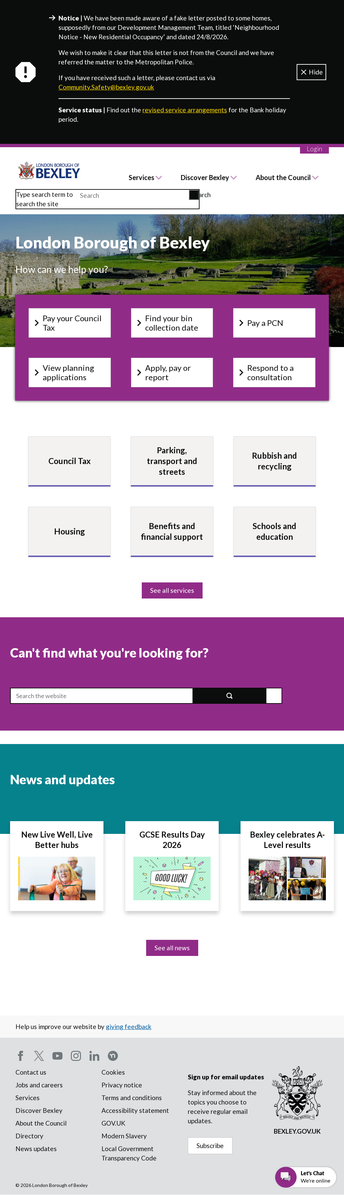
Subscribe (210, 1145)
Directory (29, 1136)
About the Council (283, 177)
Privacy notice (121, 1085)
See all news (172, 948)
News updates (36, 1148)
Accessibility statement (135, 1110)
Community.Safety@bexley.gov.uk (106, 87)
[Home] (49, 171)
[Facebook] (20, 1056)
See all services (172, 590)
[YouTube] (57, 1056)
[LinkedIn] (94, 1056)
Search (195, 194)
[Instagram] (76, 1056)
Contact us (30, 1072)
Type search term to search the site (44, 199)
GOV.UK (113, 1123)
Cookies (113, 1072)
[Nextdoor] (113, 1056)
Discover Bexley (205, 177)
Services (141, 177)
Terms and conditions (131, 1097)
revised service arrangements (184, 110)
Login (314, 149)
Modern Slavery (124, 1136)
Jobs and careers (39, 1085)
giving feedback (129, 1026)
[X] (39, 1056)
